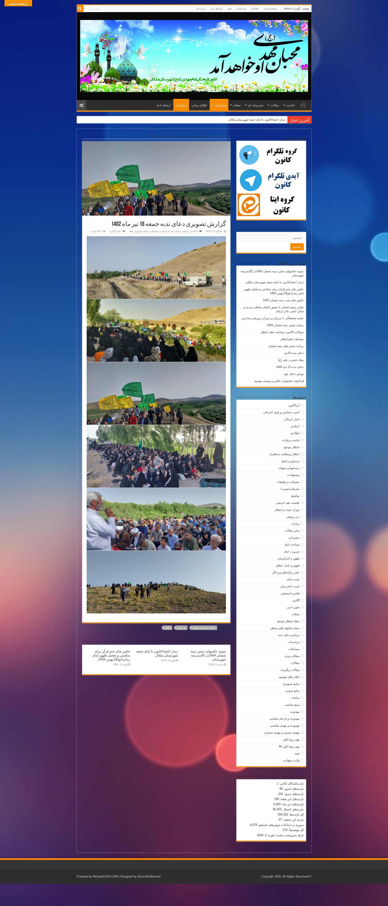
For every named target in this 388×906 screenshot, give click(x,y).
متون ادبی (293, 607)
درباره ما (201, 8)
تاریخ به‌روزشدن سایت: (289, 835)
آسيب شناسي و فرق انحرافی (281, 412)
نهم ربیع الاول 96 (289, 746)
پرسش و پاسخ (291, 461)
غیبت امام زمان (290, 586)
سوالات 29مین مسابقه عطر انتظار (282, 332)
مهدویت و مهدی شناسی (285, 725)
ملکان (168, 627)
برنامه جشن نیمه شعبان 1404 (285, 325)
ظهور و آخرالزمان (289, 558)
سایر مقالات (292, 530)
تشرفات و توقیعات (288, 482)
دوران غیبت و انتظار (287, 509)
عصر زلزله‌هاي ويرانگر (286, 572)
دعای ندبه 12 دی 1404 (290, 367)
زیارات (295, 523)
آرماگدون (294, 405)
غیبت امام (293, 579)
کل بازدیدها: (296, 814)
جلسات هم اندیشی (288, 502)
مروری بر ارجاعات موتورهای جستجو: (280, 824)
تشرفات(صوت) (290, 489)
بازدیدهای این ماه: (292, 804)
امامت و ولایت (291, 440)
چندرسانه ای (255, 105)
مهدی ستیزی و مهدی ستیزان (282, 732)
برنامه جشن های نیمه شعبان (286, 346)
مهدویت (295, 711)
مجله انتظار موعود (288, 621)
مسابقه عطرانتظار (292, 339)
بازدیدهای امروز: (293, 788)
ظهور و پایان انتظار (288, 565)
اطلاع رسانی (199, 105)
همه (229, 8)
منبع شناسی (292, 704)
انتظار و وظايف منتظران (284, 454)
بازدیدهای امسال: (292, 809)
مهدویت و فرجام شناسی (284, 718)
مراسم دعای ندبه (180, 231)
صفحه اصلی (270, 8)
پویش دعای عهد (294, 374)
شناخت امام (292, 544)
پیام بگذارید (115, 231)
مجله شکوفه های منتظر (285, 628)
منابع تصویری (141, 231)
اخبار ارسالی (292, 419)
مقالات (275, 105)
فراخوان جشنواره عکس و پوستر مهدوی (279, 380)
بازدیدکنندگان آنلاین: (291, 783)
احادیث (290, 105)
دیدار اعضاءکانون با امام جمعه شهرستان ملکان (157, 653)
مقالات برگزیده (290, 670)
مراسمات (220, 105)
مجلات (237, 105)
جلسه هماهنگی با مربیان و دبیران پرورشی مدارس (273, 318)
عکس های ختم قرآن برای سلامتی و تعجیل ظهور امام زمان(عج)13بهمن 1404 (239, 119)
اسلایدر (216, 136)
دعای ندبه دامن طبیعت (204, 627)
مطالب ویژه (292, 656)
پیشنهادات (293, 475)
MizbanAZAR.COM (105, 876)
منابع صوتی (292, 690)
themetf (156, 876)
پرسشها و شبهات (289, 468)
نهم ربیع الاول (291, 739)
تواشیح (295, 495)
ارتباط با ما (217, 8)
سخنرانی (294, 537)
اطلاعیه (255, 8)
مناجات (295, 697)
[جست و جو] (80, 8)
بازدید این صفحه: (293, 819)
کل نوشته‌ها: (296, 830)
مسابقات (241, 8)
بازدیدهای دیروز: (293, 794)
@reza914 (144, 876)
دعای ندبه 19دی (294, 353)
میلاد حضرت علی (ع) (291, 360)
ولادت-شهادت (291, 760)
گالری (296, 600)
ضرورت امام (292, 551)
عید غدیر (181, 627)
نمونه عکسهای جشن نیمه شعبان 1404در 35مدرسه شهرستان (208, 655)
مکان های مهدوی (289, 676)
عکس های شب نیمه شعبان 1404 (283, 300)
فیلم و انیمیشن (290, 593)
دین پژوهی (293, 516)
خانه (227, 136)
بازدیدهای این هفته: (291, 799)
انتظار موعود (291, 447)
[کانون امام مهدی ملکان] (194, 55)
